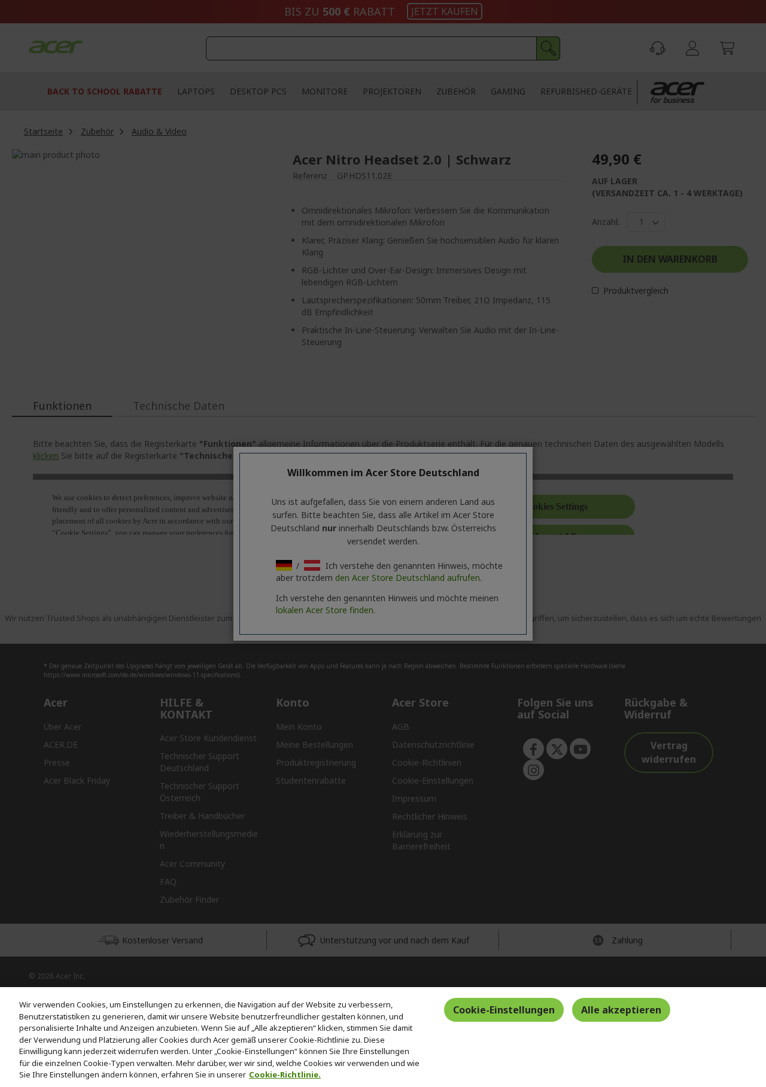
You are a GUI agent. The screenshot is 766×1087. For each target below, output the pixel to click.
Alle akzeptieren (621, 1009)
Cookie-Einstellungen (504, 1009)
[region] (383, 1037)
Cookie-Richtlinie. (285, 1074)
